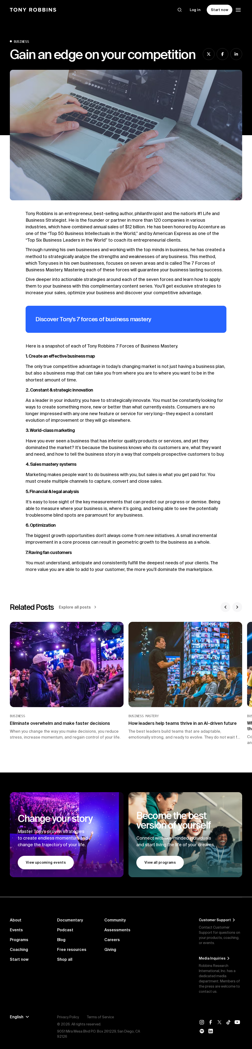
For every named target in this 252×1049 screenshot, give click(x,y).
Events (16, 930)
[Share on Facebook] (222, 54)
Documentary (70, 920)
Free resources (71, 949)
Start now (19, 959)
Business (21, 41)
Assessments (117, 930)
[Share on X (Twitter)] (209, 54)
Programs (19, 939)
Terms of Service (100, 1017)
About (15, 920)
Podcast (65, 930)
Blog (61, 939)
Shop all (64, 959)
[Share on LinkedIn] (236, 54)
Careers (112, 939)
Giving (110, 949)
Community (115, 920)
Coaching (19, 949)
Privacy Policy (68, 1017)
